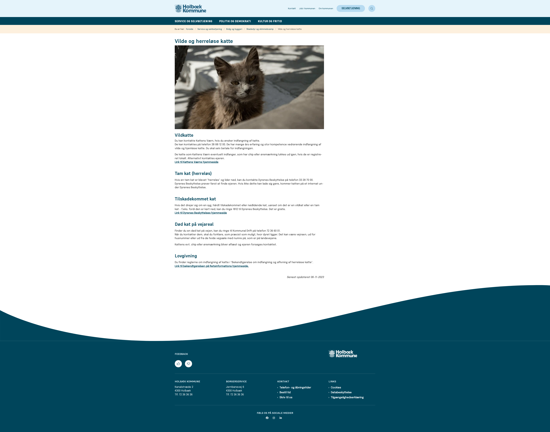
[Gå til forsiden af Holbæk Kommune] (230, 8)
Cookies (336, 387)
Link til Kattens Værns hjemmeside (196, 162)
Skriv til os (286, 397)
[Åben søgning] (371, 8)
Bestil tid (285, 392)
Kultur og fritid (270, 21)
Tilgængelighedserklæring (347, 397)
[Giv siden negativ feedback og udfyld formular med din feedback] (188, 363)
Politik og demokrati (235, 21)
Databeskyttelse (341, 392)
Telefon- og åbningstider (295, 387)
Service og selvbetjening (193, 21)
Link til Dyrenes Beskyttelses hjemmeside (201, 213)
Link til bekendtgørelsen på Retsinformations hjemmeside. (212, 266)
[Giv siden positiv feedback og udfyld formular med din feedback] (178, 363)
